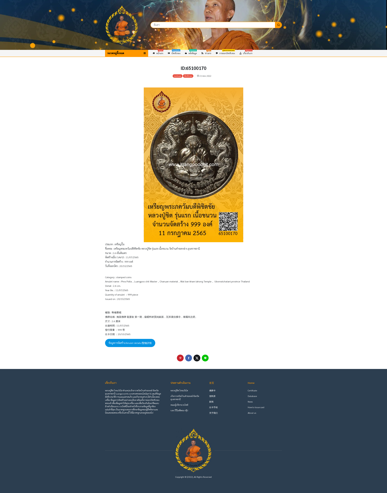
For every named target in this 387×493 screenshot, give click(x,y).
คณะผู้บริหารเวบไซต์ (179, 404)
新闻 (211, 401)
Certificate (252, 390)
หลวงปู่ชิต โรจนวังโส (179, 390)
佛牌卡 (212, 390)
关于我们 (213, 412)
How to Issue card (256, 407)
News (250, 401)
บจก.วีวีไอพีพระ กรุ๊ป (179, 410)
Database (252, 396)
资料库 (212, 396)
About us (252, 412)
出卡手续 (213, 407)
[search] (278, 25)
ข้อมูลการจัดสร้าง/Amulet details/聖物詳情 (130, 342)
